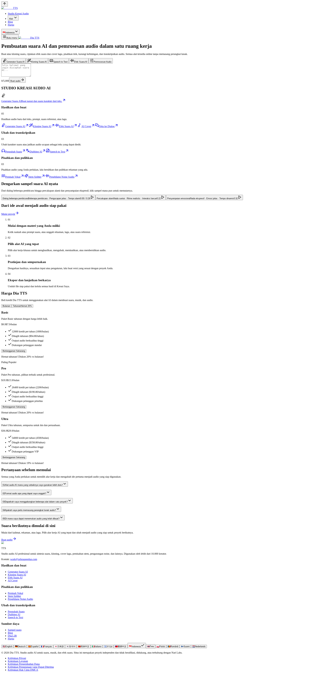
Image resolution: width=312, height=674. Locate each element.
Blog (10, 632)
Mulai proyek (8, 214)
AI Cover (13, 580)
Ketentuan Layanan (18, 661)
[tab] (13, 61)
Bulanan (6, 306)
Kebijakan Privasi (17, 658)
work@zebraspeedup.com (23, 559)
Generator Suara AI (18, 571)
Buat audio (15, 81)
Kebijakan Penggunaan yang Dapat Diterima (31, 667)
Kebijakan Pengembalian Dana (24, 664)
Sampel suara (14, 630)
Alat (11, 19)
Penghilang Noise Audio (20, 599)
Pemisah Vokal (15, 593)
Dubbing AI (14, 614)
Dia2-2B (12, 635)
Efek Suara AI (15, 577)
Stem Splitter (14, 596)
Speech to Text (15, 617)
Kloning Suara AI (17, 574)
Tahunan (22, 306)
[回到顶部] (4, 4)
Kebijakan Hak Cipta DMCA (23, 669)
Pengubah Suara (16, 611)
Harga (11, 638)
